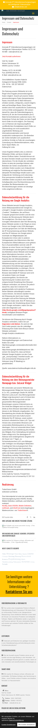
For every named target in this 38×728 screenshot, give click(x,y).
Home (3, 22)
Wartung (11, 556)
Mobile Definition (25, 506)
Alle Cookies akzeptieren (26, 724)
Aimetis (24, 554)
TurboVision (22, 510)
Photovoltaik (26, 556)
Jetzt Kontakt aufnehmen (11, 56)
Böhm (20, 554)
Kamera (5, 559)
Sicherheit (26, 562)
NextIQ (4, 506)
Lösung (32, 562)
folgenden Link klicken (11, 324)
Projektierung (14, 559)
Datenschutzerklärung (16, 720)
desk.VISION (13, 506)
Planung (18, 556)
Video (4, 554)
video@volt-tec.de (14, 703)
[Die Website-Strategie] (15, 11)
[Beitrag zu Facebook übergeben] (27, 517)
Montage (10, 554)
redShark (5, 508)
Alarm (23, 559)
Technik (4, 564)
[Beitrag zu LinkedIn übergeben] (34, 517)
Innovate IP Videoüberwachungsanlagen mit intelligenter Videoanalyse (20, 3)
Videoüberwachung (7, 562)
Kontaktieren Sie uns (19, 591)
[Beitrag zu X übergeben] (30, 517)
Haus (16, 554)
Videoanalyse (17, 562)
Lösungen (5, 556)
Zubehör (30, 554)
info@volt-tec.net (20, 7)
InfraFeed (17, 508)
